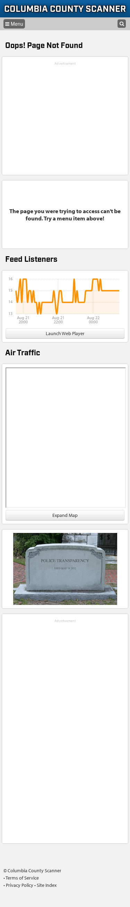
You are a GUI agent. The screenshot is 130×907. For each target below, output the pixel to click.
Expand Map (65, 515)
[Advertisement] (65, 728)
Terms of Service (22, 878)
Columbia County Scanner (65, 9)
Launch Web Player (65, 333)
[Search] (122, 24)
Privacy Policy (19, 885)
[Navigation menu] (14, 24)
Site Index (47, 885)
